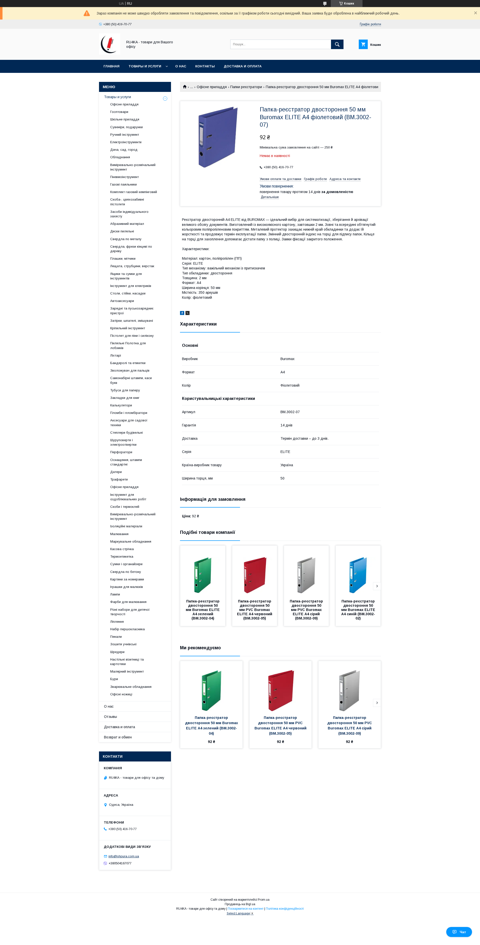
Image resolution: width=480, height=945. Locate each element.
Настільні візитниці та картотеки (127, 662)
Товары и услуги (144, 66)
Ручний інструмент (124, 134)
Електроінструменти (126, 142)
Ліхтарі (115, 355)
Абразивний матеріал (127, 224)
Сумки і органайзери (126, 564)
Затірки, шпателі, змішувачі (131, 321)
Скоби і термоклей (124, 507)
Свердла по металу (126, 239)
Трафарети (119, 479)
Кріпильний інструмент (127, 328)
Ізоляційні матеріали (126, 526)
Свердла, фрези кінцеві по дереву (131, 249)
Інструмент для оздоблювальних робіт (128, 497)
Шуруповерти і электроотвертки (123, 442)
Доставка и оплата (243, 66)
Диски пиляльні (122, 231)
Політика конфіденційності (285, 908)
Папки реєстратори (246, 87)
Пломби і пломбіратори (128, 413)
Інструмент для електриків (130, 286)
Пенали (116, 637)
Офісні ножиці (121, 694)
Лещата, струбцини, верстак (132, 266)
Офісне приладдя (212, 87)
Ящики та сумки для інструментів (126, 276)
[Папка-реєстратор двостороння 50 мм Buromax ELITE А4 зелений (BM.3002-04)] (202, 571)
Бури (114, 679)
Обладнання (120, 157)
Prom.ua (264, 899)
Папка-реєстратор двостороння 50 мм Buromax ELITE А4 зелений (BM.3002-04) (203, 609)
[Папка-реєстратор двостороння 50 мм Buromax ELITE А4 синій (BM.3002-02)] (358, 571)
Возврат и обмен (118, 737)
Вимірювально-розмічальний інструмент (133, 167)
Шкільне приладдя (124, 119)
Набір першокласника (127, 629)
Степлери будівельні (126, 432)
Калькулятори (121, 405)
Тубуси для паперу (125, 390)
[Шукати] (337, 44)
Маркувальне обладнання (130, 541)
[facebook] (182, 314)
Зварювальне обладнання (131, 687)
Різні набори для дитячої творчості (130, 612)
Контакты (205, 66)
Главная (112, 66)
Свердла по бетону (125, 572)
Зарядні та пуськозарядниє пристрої (132, 310)
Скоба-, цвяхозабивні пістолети (127, 202)
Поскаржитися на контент (246, 908)
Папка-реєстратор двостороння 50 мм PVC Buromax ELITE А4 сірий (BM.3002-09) (307, 609)
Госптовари (119, 112)
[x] (188, 314)
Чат (463, 932)
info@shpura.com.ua (123, 856)
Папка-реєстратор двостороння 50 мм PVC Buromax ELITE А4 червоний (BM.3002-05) (255, 609)
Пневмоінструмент (124, 177)
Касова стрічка (122, 549)
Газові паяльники (123, 184)
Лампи (115, 594)
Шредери (117, 652)
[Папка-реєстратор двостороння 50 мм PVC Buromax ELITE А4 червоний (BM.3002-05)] (254, 571)
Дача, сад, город (124, 149)
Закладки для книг (125, 398)
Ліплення (117, 621)
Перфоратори (121, 452)
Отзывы (110, 717)
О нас (180, 66)
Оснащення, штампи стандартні (126, 462)
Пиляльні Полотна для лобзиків (128, 345)
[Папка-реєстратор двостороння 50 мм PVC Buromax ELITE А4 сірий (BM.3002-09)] (306, 571)
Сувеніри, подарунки (126, 127)
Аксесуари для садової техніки (129, 422)
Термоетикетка (121, 556)
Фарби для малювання (128, 602)
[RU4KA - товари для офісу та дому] (109, 53)
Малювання (119, 534)
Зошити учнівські (123, 644)
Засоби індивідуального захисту (129, 214)
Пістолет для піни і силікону (132, 336)
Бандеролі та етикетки (128, 363)
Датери (116, 472)
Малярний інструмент (127, 671)
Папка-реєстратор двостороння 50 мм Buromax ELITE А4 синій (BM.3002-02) (358, 609)
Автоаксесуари (122, 301)
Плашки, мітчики (123, 258)
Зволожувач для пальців (130, 370)
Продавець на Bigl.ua (240, 904)
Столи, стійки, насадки (128, 293)
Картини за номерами (127, 579)
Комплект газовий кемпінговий (133, 192)
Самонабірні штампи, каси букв (131, 380)
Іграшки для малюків (126, 587)
